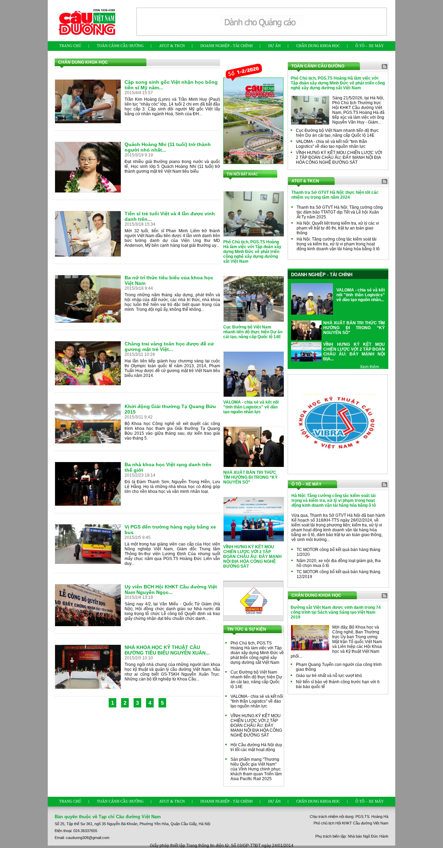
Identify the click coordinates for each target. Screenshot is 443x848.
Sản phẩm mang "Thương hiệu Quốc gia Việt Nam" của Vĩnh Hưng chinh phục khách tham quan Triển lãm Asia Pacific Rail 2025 (256, 769)
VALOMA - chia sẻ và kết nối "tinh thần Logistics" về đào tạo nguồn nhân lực (251, 407)
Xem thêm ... (371, 366)
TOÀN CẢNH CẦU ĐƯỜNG (120, 46)
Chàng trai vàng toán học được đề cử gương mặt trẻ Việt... (169, 346)
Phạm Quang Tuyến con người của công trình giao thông (339, 667)
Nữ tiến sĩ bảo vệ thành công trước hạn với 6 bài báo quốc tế (338, 684)
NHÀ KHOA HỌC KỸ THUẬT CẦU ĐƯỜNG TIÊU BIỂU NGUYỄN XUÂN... (167, 650)
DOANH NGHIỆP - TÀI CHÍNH (226, 46)
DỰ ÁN (274, 46)
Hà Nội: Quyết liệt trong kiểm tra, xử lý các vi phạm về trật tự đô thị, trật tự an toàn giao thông (338, 228)
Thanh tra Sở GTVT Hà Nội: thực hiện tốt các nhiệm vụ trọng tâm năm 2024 (335, 195)
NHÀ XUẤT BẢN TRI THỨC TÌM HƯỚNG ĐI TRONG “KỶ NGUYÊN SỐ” (250, 477)
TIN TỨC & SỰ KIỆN (246, 629)
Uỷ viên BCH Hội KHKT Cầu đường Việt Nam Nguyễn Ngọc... (171, 589)
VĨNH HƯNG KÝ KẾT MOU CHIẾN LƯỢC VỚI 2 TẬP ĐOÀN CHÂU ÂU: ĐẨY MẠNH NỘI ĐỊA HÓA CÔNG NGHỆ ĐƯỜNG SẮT (252, 556)
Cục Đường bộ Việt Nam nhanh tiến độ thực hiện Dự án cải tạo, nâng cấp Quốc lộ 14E (252, 332)
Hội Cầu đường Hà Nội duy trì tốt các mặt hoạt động (256, 747)
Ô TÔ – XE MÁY (369, 46)
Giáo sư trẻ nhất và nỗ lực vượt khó (329, 675)
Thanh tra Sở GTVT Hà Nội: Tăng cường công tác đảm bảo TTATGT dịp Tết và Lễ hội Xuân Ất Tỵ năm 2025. (340, 212)
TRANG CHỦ (70, 46)
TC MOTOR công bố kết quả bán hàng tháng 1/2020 (338, 552)
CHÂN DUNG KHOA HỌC (318, 46)
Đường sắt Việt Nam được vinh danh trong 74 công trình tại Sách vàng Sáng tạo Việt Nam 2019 (336, 612)
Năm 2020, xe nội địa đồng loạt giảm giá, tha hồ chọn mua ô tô (339, 563)
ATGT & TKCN (172, 46)
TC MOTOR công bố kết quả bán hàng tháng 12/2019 (338, 574)
